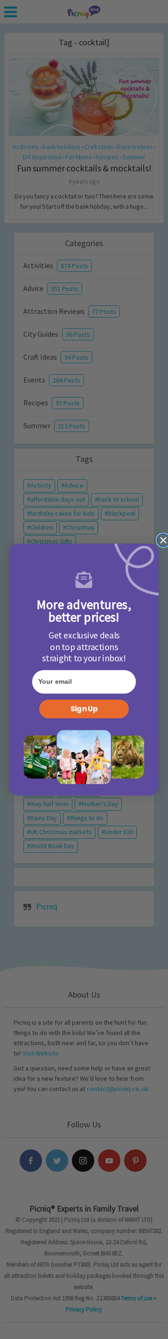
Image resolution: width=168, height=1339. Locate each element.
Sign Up (84, 709)
